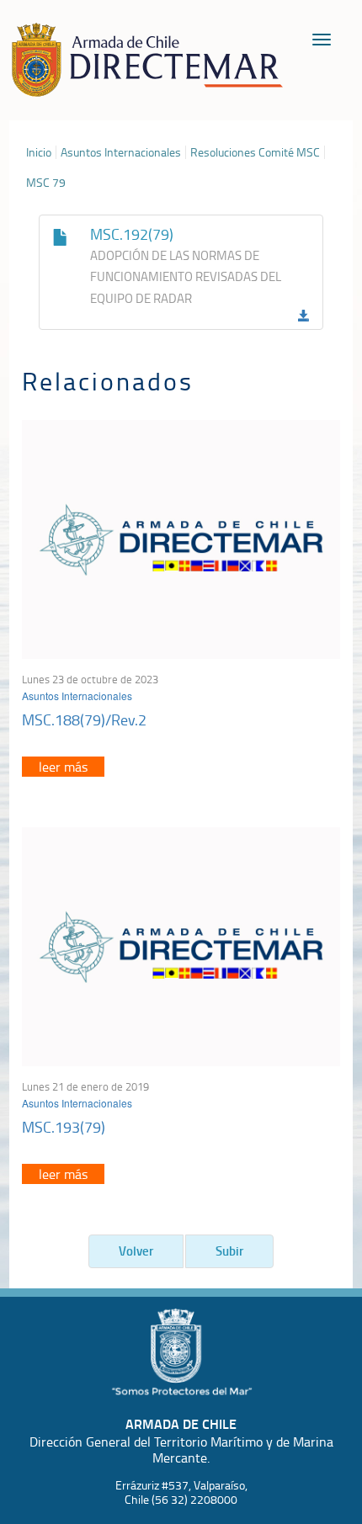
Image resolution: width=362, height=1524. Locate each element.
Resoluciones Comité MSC (255, 152)
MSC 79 (46, 182)
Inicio (38, 152)
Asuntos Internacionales (121, 152)
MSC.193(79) (63, 1127)
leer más (63, 766)
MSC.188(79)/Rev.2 (84, 719)
